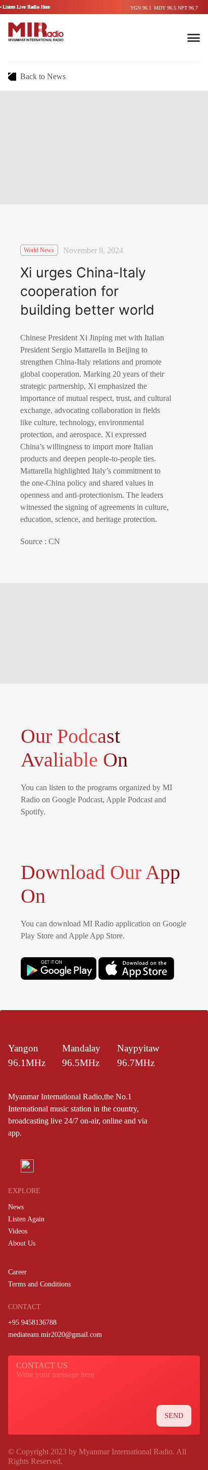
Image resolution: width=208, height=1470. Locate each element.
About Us (21, 1243)
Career (17, 1272)
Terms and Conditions (39, 1284)
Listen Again (26, 1219)
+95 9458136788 (32, 1322)
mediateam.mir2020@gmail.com (55, 1334)
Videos (17, 1231)
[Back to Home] (36, 31)
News (16, 1207)
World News (39, 250)
